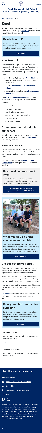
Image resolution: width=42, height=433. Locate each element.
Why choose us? (21, 256)
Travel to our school (12, 349)
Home (3, 18)
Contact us (6, 294)
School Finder (31, 78)
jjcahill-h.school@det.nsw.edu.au (18, 382)
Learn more (21, 324)
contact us (32, 137)
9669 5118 (10, 386)
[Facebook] (3, 400)
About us (10, 18)
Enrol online (21, 53)
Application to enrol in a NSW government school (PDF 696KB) (21, 190)
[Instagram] (8, 400)
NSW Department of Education (17, 97)
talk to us (25, 31)
